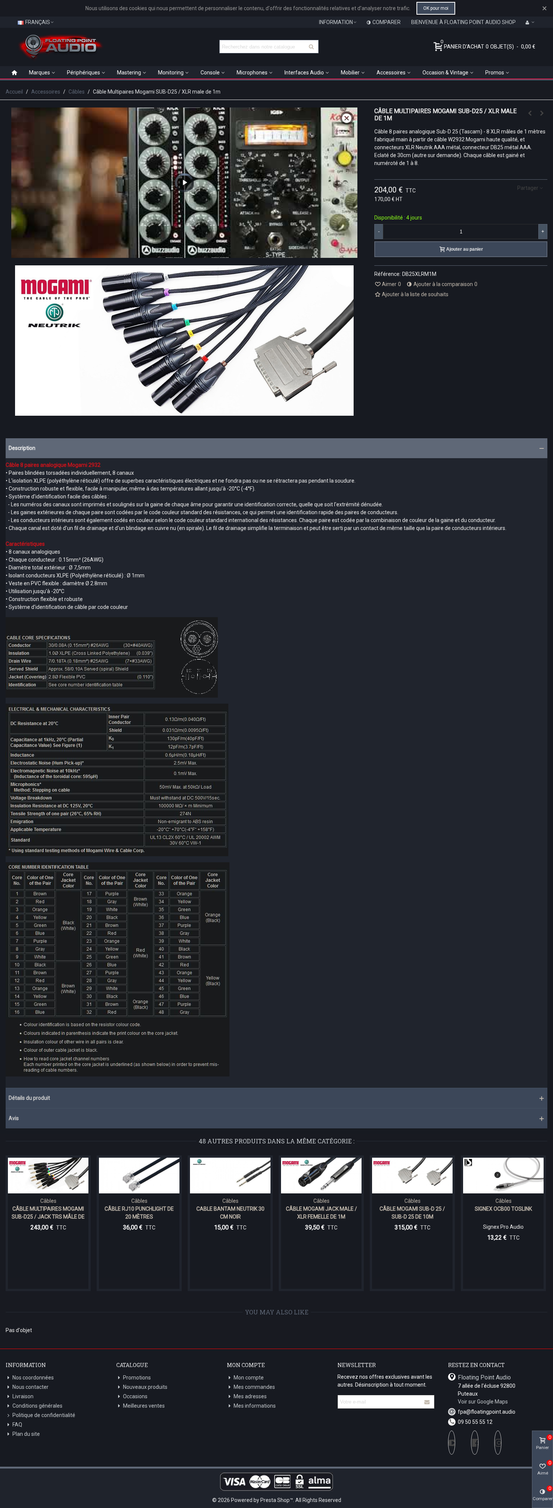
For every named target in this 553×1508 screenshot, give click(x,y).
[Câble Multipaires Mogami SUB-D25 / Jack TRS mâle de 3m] (48, 1175)
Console (210, 73)
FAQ (17, 1425)
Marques (39, 73)
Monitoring (171, 73)
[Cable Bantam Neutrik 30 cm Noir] (230, 1175)
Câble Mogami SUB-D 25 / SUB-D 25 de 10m (412, 1213)
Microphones (252, 73)
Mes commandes (254, 1387)
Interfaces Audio (304, 73)
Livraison (22, 1396)
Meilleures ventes (144, 1406)
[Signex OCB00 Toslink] (503, 1175)
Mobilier (350, 73)
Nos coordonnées (33, 1378)
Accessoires (391, 73)
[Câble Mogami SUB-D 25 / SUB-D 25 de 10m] (412, 1175)
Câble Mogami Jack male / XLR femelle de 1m (321, 1213)
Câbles (48, 1201)
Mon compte (249, 1378)
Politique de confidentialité (43, 1415)
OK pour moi (435, 8)
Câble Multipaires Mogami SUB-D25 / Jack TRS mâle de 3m (48, 1217)
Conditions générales (37, 1406)
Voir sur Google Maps (483, 1402)
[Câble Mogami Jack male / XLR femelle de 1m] (321, 1175)
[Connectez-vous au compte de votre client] (530, 22)
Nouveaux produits (145, 1387)
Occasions (135, 1396)
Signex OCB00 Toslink (503, 1209)
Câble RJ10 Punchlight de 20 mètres (139, 1213)
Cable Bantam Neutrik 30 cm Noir (230, 1213)
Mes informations (255, 1406)
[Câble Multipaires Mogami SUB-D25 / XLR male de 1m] (184, 412)
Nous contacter (30, 1387)
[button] (276, 448)
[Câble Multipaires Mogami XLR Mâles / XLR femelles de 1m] (529, 113)
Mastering (129, 73)
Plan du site (26, 1434)
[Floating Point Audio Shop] (60, 47)
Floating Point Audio (484, 1377)
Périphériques (83, 73)
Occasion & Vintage (445, 73)
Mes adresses (250, 1396)
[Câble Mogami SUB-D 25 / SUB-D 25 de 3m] (541, 113)
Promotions (137, 1378)
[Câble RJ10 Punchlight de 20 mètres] (139, 1175)
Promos (494, 73)
